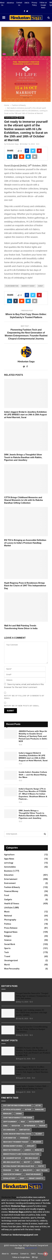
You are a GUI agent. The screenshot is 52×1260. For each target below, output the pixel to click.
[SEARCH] (45, 834)
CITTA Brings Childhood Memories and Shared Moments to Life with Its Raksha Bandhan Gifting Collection (23, 500)
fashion (42, 1126)
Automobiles (10, 867)
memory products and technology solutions (21, 1154)
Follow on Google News (43, 5)
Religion (7, 936)
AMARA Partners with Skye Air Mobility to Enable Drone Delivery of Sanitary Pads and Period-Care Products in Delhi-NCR (33, 736)
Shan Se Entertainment (12, 1174)
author (28, 1109)
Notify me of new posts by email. (22, 706)
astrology (8, 863)
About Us (2, 4)
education (16, 1126)
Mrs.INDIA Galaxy (31, 1158)
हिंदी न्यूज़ (50, 4)
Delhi (23, 1121)
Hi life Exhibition (12, 286)
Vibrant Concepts (36, 1178)
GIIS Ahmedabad (9, 1130)
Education (8, 875)
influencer (37, 1142)
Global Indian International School (17, 1134)
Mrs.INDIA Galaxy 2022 (11, 1162)
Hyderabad (24, 1138)
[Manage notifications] (45, 1254)
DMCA (27, 3)
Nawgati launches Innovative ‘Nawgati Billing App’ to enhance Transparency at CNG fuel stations (33, 995)
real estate (27, 1170)
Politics (7, 924)
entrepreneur (29, 1126)
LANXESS (28, 1150)
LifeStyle (21, 117)
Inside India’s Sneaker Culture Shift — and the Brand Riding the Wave (33, 774)
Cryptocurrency (10, 1121)
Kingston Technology (11, 1150)
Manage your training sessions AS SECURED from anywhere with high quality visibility (31, 1012)
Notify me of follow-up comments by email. (24, 697)
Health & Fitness (11, 903)
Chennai (19, 1113)
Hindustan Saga (12, 144)
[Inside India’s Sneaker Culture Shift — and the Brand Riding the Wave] (10, 775)
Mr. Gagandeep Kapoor (12, 1158)
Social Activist (9, 1178)
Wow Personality (11, 969)
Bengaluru (7, 1113)
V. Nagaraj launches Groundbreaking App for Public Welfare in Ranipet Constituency (31, 1029)
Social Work (9, 944)
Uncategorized (11, 960)
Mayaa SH (38, 1150)
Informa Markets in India (12, 1146)
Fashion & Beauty (10, 117)
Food (6, 895)
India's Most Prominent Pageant (16, 1142)
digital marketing (36, 1121)
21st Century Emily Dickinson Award (17, 1105)
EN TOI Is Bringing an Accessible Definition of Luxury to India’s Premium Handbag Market (25, 543)
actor (38, 1105)
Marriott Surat (28, 286)
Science (7, 940)
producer (7, 1170)
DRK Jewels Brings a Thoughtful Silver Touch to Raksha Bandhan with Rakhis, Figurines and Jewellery (23, 457)
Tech (6, 952)
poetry (41, 1166)
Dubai (5, 1126)
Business (8, 871)
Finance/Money (11, 891)
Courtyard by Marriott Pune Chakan (17, 1117)
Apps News (9, 859)
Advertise (10, 3)
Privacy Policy (34, 4)
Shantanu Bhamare (33, 1174)
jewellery (30, 1146)
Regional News (10, 932)
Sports (7, 948)
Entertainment (10, 879)
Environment (10, 883)
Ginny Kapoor (24, 1130)
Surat (40, 286)
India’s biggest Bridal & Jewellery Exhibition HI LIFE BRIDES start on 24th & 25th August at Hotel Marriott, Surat (25, 415)
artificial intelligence (12, 1109)
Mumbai (37, 1162)
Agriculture (9, 854)
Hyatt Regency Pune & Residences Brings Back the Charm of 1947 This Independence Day (25, 585)
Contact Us (19, 4)
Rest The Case (42, 1170)
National (8, 916)
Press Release (10, 928)
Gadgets (8, 899)
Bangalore (39, 1109)
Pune (17, 1170)
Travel (7, 956)
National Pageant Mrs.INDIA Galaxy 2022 (18, 1166)
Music (7, 912)
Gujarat (38, 1134)
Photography (10, 920)
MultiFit (27, 1162)
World (7, 965)
